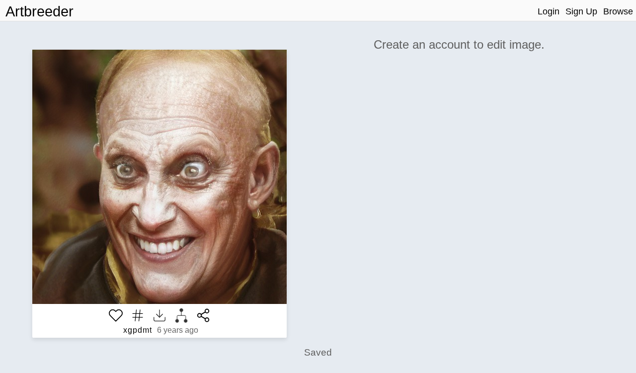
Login (548, 11)
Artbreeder (39, 11)
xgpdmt (137, 330)
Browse (618, 11)
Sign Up (581, 11)
